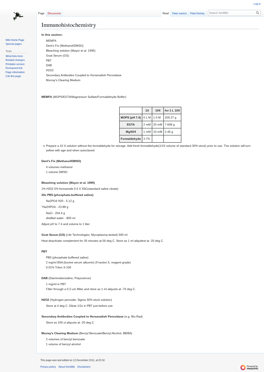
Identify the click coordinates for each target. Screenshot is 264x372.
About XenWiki (66, 366)
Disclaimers (84, 366)
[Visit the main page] (18, 16)
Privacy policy (48, 366)
